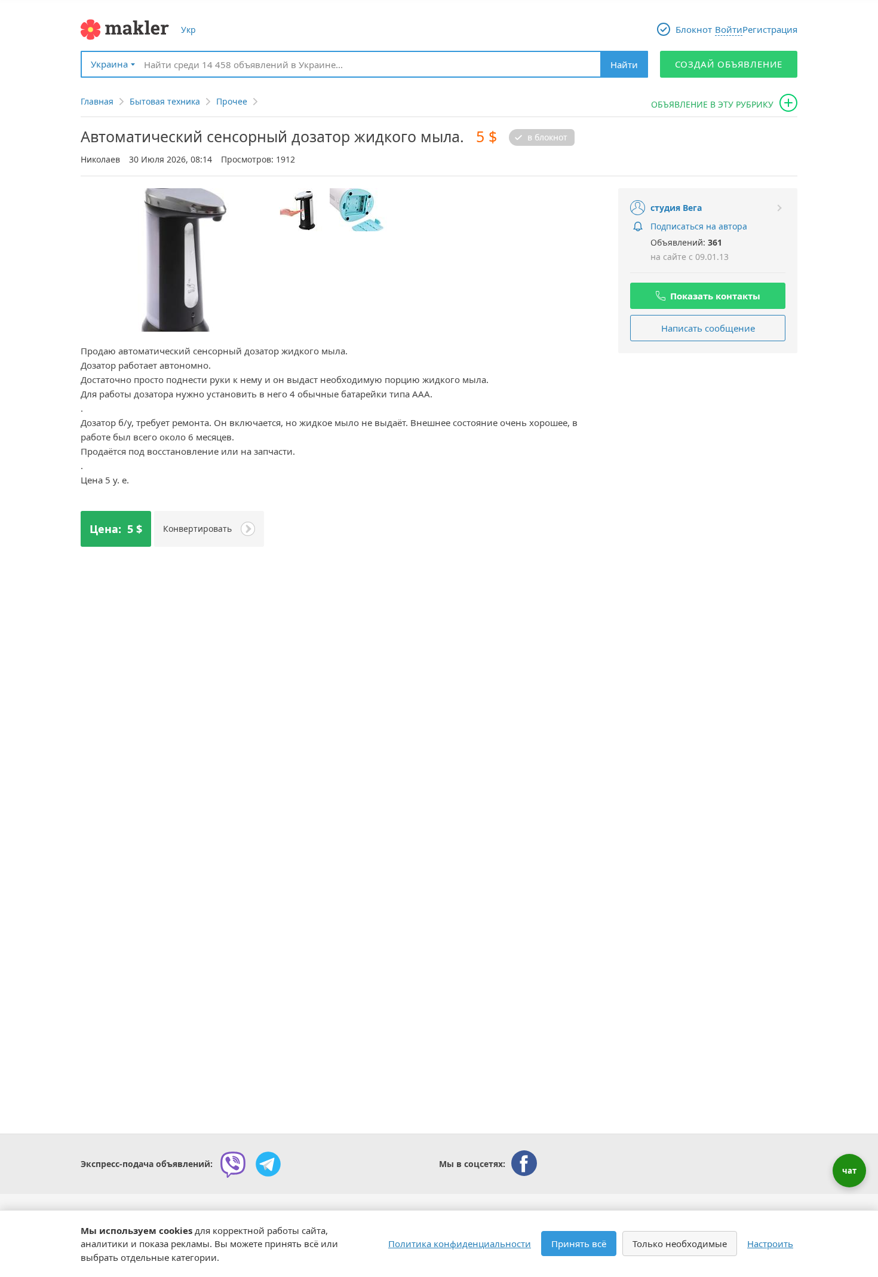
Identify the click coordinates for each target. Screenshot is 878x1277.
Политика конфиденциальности (459, 1244)
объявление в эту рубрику (712, 104)
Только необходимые (680, 1244)
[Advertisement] (707, 440)
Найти (624, 65)
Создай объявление (729, 64)
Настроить (770, 1244)
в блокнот (547, 137)
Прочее (231, 101)
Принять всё (578, 1244)
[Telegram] (268, 1164)
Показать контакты (715, 296)
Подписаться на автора (698, 226)
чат (849, 1170)
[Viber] (233, 1164)
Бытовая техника (165, 101)
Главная (97, 101)
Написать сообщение (708, 328)
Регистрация (769, 29)
